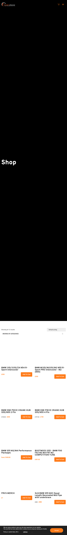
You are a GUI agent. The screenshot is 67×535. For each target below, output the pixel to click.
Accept (57, 530)
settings (25, 532)
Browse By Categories (11, 334)
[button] (26, 374)
